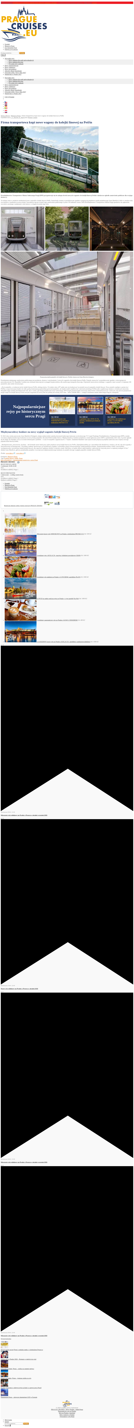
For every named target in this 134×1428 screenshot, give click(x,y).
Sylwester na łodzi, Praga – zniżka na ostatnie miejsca (17, 1369)
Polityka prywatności (11, 49)
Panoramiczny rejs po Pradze (67, 1411)
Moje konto (8, 1420)
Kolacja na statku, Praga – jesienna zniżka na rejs (16, 1378)
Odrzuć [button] (94, 3)
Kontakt (7, 44)
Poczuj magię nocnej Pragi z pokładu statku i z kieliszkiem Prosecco (22, 1350)
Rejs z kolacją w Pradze (67, 1415)
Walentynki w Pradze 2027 (13, 74)
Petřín (16, 458)
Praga (21, 458)
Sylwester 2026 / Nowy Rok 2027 (15, 72)
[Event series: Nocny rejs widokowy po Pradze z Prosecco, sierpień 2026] (15, 985)
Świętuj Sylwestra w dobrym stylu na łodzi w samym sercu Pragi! (21, 1388)
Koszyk (8, 1425)
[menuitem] (6, 102)
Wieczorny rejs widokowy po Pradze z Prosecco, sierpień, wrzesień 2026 (24, 815)
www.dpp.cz (9, 453)
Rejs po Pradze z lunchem (67, 1413)
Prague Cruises (32, 117)
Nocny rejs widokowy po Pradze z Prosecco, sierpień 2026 (19, 988)
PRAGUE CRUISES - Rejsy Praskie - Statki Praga (67, 1409)
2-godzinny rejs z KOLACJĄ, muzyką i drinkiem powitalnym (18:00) (89, 420)
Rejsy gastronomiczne (11, 65)
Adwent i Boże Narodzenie (13, 71)
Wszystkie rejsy (9, 58)
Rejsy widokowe (10, 67)
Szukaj (22, 53)
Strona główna (5, 116)
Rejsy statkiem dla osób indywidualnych (21, 60)
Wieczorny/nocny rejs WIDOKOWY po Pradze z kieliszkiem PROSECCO (60, 420)
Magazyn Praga (9, 46)
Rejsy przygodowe (10, 69)
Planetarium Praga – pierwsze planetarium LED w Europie (19, 1397)
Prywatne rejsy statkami (16, 64)
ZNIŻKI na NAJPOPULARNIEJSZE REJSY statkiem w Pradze (35, 3)
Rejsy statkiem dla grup (16, 62)
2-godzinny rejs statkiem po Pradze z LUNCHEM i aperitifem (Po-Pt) (116, 420)
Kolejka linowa (9, 458)
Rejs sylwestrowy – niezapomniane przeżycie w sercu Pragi (19, 460)
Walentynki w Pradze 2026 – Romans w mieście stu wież (18, 1359)
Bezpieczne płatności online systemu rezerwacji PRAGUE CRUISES (23, 505)
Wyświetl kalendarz (6, 1339)
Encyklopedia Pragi (11, 48)
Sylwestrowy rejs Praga (67, 1416)
